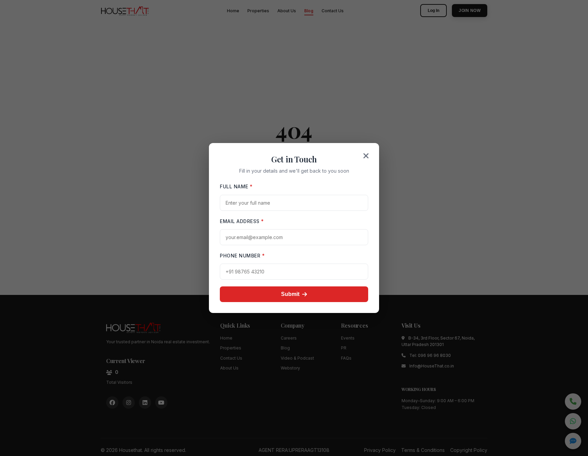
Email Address (242, 221)
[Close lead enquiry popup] (366, 155)
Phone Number (242, 255)
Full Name (236, 186)
